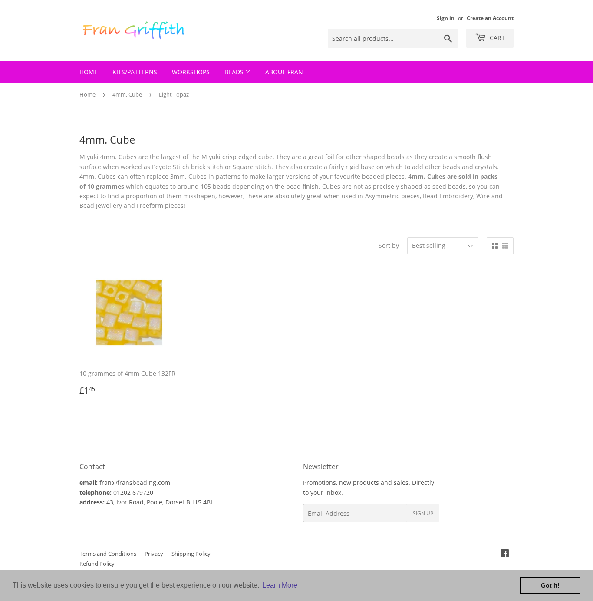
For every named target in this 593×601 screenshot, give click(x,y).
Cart (496, 37)
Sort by (389, 245)
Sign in (446, 17)
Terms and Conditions (107, 554)
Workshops (191, 72)
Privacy (154, 554)
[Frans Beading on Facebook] (504, 554)
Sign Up (423, 513)
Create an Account (490, 17)
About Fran (284, 72)
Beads (234, 72)
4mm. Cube (127, 94)
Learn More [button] (279, 585)
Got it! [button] (550, 585)
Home (88, 72)
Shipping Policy (191, 554)
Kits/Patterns (134, 72)
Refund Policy (97, 564)
